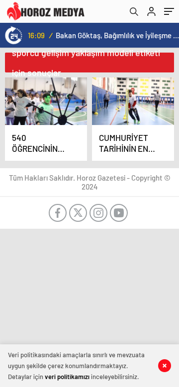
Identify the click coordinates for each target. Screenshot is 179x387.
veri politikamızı (67, 377)
